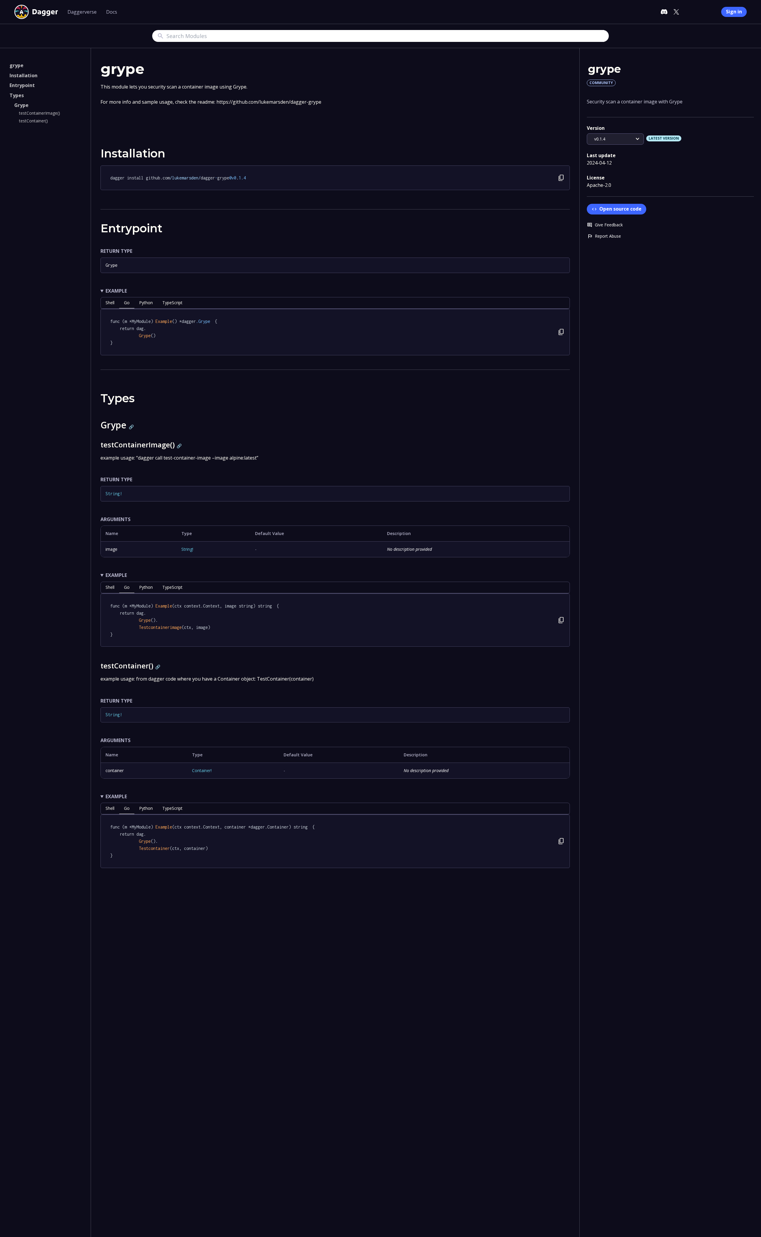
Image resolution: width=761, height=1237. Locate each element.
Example (116, 291)
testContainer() (33, 121)
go (127, 302)
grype (16, 65)
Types (17, 95)
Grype (21, 105)
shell (110, 302)
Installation (23, 75)
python (146, 302)
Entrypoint (22, 85)
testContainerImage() (39, 113)
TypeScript (172, 302)
